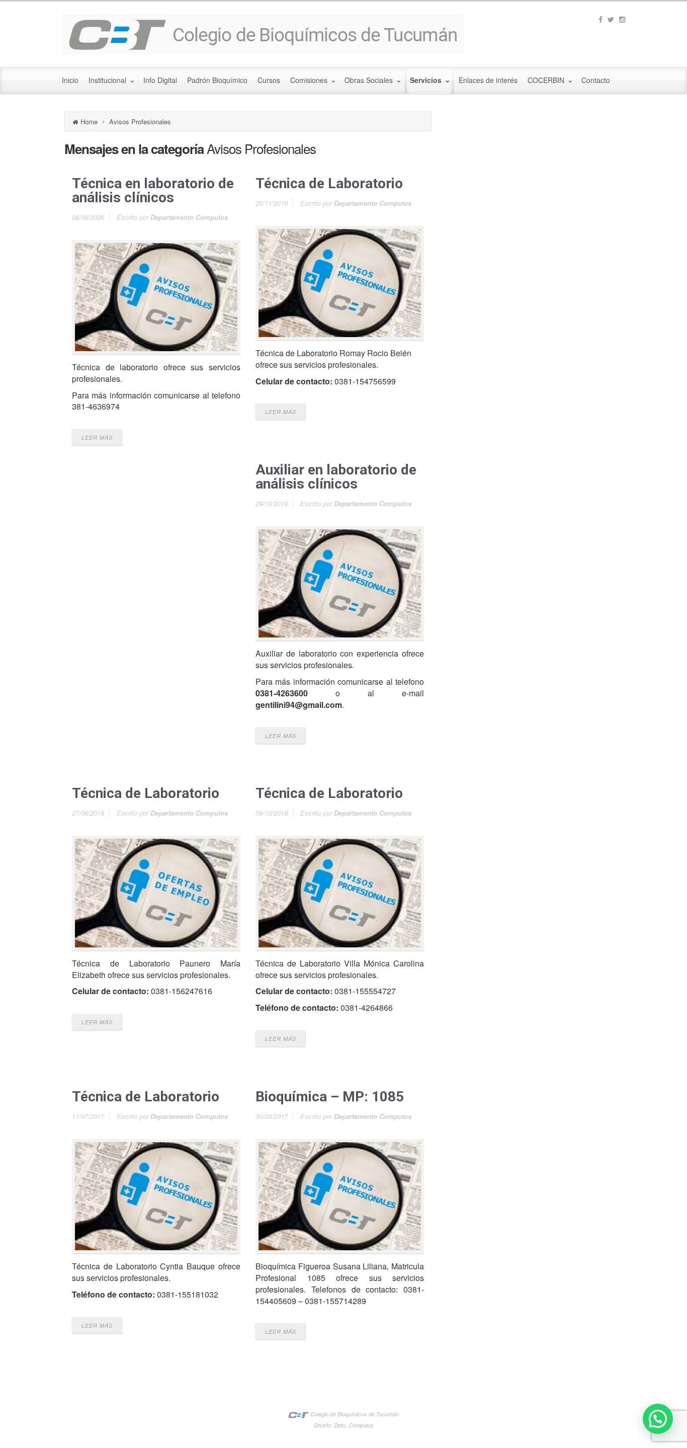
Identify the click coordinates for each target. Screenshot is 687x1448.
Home (89, 121)
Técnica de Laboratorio (329, 183)
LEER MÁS (97, 437)
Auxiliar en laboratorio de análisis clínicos (335, 476)
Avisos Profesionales (140, 121)
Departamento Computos (189, 217)
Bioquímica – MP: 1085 (329, 1096)
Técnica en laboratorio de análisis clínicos (153, 190)
